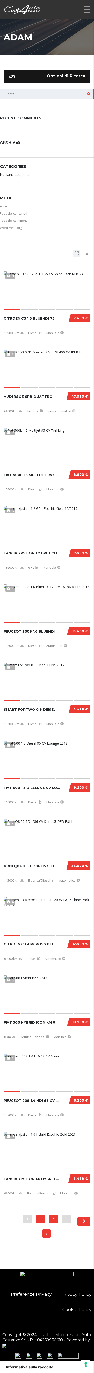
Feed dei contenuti (13, 213)
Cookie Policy (77, 1309)
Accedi (4, 206)
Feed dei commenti (13, 220)
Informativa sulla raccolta (29, 1367)
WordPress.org (11, 228)
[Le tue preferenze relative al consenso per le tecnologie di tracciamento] (85, 1364)
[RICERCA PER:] (47, 94)
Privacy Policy (76, 1294)
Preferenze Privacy (31, 1294)
